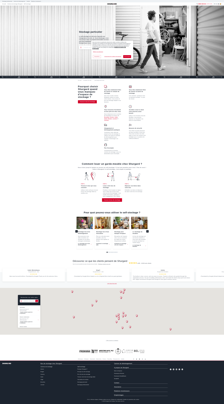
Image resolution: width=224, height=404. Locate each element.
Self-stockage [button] (27, 4)
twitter (136, 359)
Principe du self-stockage (83, 371)
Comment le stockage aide (102, 244)
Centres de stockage (46, 366)
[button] (121, 297)
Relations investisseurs (36, 1)
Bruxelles (106, 117)
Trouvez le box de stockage (87, 101)
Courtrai (106, 120)
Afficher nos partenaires (98, 51)
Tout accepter (127, 56)
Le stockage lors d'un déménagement (84, 244)
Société (28, 1)
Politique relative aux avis (104, 264)
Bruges (110, 118)
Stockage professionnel (7, 1)
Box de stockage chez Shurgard (51, 363)
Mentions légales (94, 399)
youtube (139, 359)
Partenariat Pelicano (119, 373)
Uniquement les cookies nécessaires (112, 56)
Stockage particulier (82, 382)
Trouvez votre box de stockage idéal (86, 376)
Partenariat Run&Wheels (120, 376)
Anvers (112, 117)
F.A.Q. (88, 399)
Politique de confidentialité (116, 399)
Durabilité (116, 378)
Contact (116, 383)
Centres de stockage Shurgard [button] (14, 4)
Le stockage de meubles (137, 246)
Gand (105, 118)
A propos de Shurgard (121, 367)
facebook (133, 359)
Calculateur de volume (82, 379)
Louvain (115, 118)
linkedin (145, 359)
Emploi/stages (119, 395)
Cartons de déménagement (19, 1)
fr (218, 4)
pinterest (142, 359)
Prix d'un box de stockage (83, 374)
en (214, 4)
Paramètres (97, 56)
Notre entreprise (118, 370)
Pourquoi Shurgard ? (82, 369)
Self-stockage (81, 366)
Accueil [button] (4, 4)
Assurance (117, 387)
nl (216, 4)
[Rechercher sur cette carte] (36, 301)
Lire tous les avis (112, 283)
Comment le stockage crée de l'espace (120, 244)
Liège (116, 117)
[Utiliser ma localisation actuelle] (81, 47)
